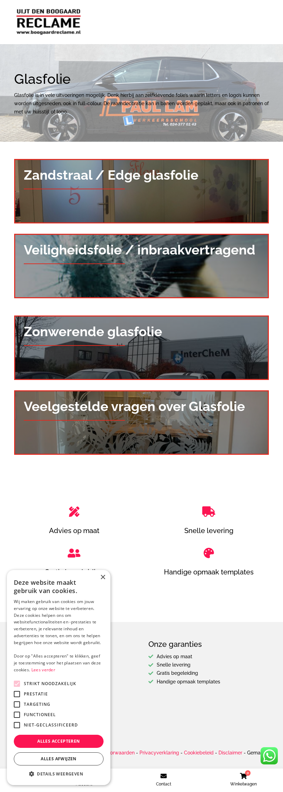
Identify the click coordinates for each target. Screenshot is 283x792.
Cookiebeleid (199, 752)
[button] (59, 774)
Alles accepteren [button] (58, 741)
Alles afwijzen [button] (59, 759)
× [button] (102, 577)
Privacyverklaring (159, 752)
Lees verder (43, 670)
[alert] (58, 677)
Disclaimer (230, 752)
